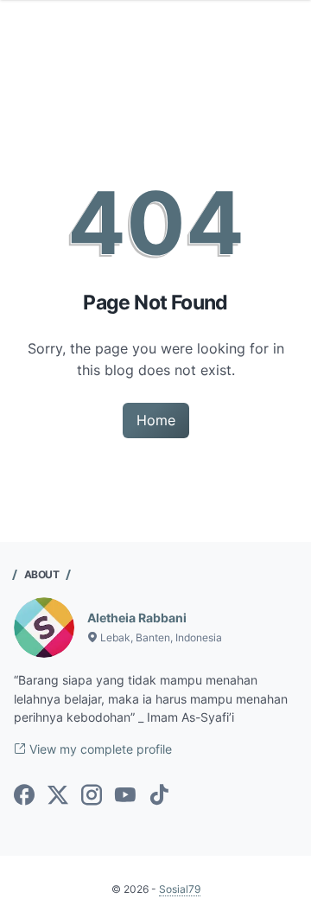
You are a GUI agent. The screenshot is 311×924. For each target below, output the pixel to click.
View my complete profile (99, 749)
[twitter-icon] (58, 796)
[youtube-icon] (125, 796)
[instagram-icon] (91, 796)
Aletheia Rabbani (137, 617)
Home (155, 420)
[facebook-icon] (24, 796)
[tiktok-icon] (159, 796)
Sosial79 (179, 889)
